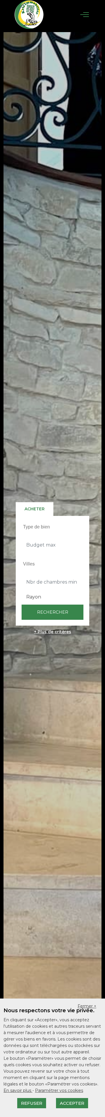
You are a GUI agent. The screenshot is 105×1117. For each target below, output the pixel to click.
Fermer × (87, 1006)
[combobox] (52, 527)
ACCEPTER (72, 1103)
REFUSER (31, 1103)
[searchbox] (53, 526)
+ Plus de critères (52, 631)
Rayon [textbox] (33, 597)
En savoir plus (18, 1090)
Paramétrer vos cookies (59, 1090)
